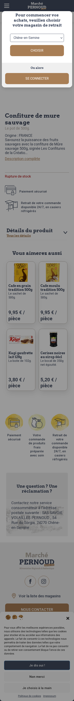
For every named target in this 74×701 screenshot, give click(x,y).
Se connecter (37, 78)
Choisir (37, 50)
